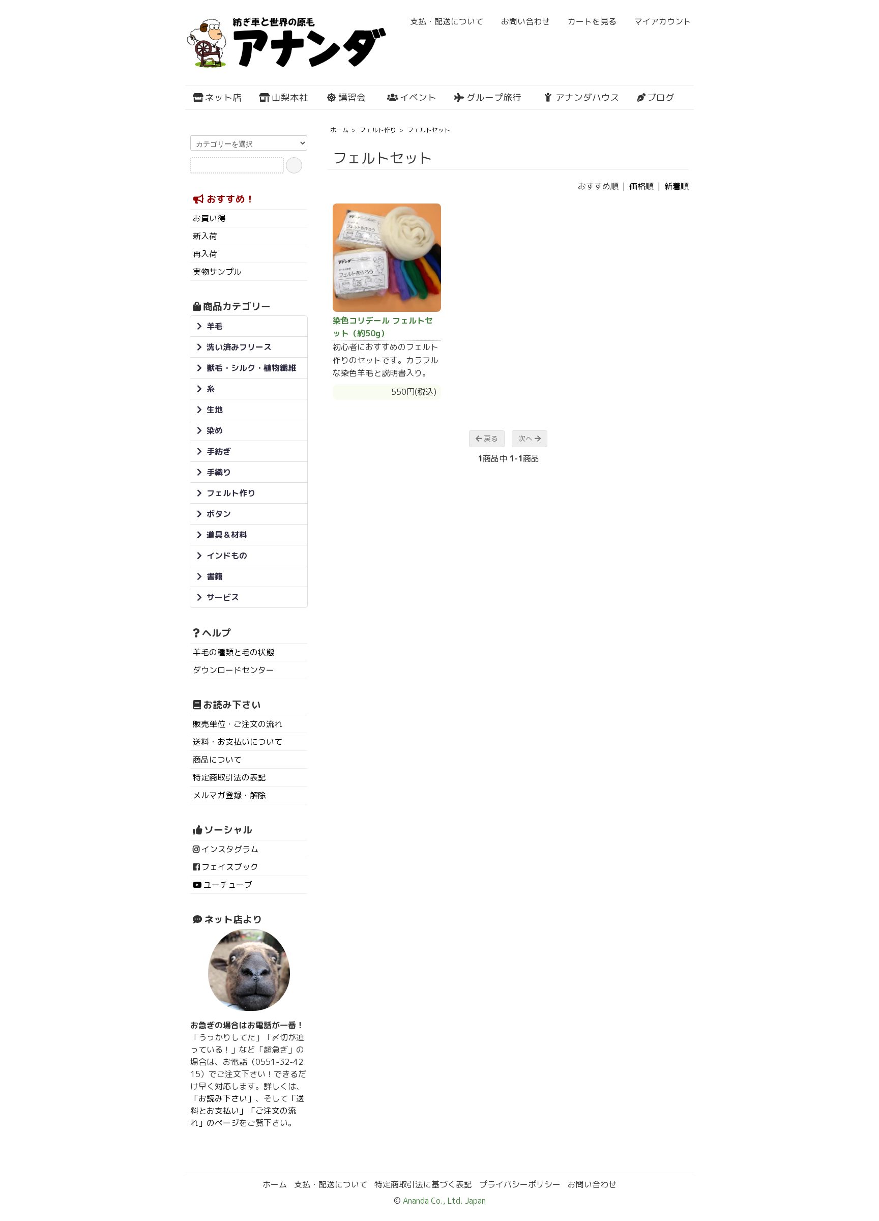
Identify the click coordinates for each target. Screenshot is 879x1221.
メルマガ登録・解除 (229, 795)
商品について (217, 759)
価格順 (641, 186)
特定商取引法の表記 (229, 777)
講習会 (352, 97)
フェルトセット (428, 130)
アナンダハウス (587, 97)
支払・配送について (446, 21)
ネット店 (223, 97)
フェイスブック (229, 867)
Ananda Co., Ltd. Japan (443, 1200)
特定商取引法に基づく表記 (423, 1184)
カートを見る (592, 21)
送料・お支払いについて (237, 741)
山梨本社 (290, 97)
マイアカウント (662, 21)
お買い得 (209, 218)
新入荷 (205, 236)
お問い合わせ (525, 21)
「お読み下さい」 (222, 1098)
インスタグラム (229, 849)
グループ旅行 (493, 97)
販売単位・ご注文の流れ (237, 724)
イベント (418, 97)
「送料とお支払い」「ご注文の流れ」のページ (247, 1110)
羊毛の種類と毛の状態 (233, 652)
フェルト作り (378, 130)
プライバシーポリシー (520, 1184)
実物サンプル (217, 271)
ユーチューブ (227, 884)
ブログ (661, 97)
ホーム (339, 130)
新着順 (676, 186)
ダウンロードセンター (233, 670)
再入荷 (205, 253)
